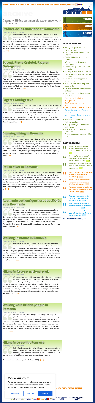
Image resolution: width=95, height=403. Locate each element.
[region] (30, 386)
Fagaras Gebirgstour (18, 99)
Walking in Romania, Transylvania (78, 71)
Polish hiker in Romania (20, 166)
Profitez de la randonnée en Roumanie (31, 28)
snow (33, 5)
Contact (70, 5)
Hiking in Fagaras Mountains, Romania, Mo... (76, 48)
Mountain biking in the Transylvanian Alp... (74, 99)
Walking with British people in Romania (25, 306)
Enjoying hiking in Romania (23, 132)
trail (87, 19)
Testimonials (43, 5)
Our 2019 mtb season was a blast (78, 108)
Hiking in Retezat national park (26, 270)
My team (54, 5)
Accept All (45, 393)
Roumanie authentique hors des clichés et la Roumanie (32, 202)
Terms (63, 5)
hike (22, 5)
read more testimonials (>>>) (74, 218)
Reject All (30, 393)
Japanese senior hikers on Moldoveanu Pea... (75, 121)
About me (14, 5)
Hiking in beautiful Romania (23, 341)
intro (5, 5)
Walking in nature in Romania (24, 237)
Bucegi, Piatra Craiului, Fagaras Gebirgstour (26, 63)
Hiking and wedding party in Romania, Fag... (76, 80)
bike (27, 5)
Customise (15, 393)
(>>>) (7, 51)
